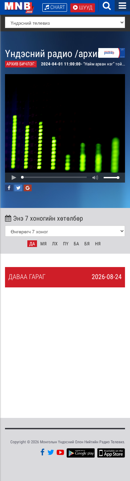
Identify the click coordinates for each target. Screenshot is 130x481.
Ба (76, 243)
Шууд (85, 7)
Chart (57, 7)
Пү (65, 243)
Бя (87, 243)
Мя (43, 243)
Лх (55, 243)
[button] (14, 177)
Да (32, 243)
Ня (98, 243)
